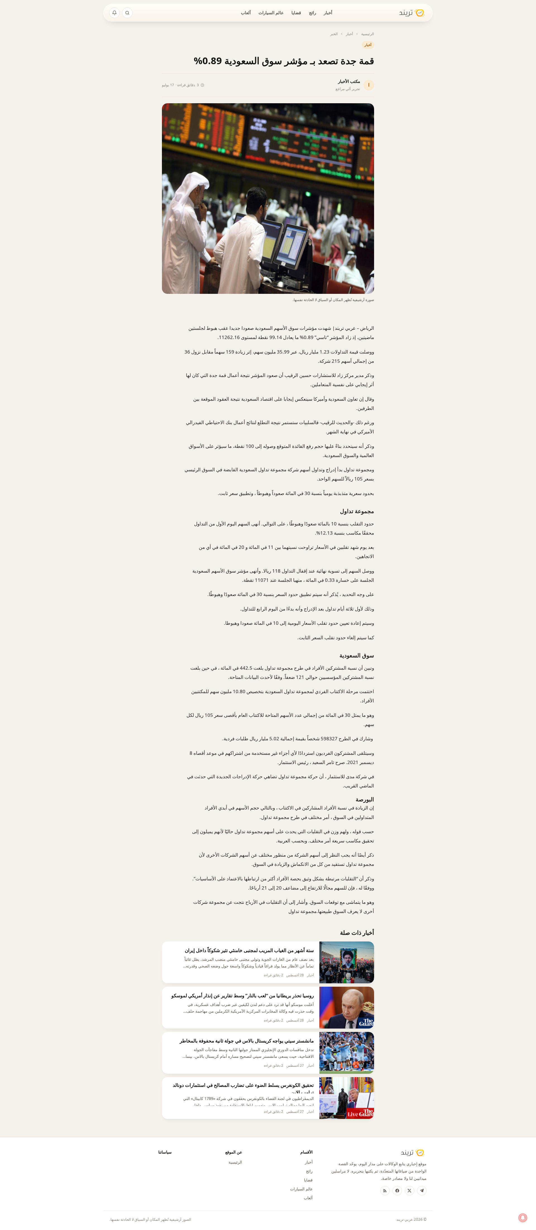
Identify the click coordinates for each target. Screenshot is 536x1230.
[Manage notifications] (522, 1217)
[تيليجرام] (422, 1190)
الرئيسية (367, 33)
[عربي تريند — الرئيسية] (408, 13)
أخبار (328, 12)
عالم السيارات (271, 12)
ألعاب (246, 12)
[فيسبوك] (397, 1190)
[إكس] (409, 1190)
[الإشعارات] (114, 13)
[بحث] (127, 13)
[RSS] (385, 1190)
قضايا (296, 12)
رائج (312, 12)
